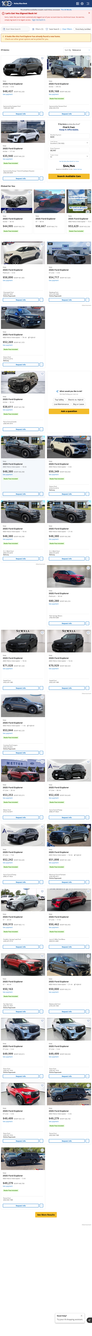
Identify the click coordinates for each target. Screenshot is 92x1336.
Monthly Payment (55, 135)
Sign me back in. (39, 20)
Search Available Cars (69, 176)
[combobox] (15, 29)
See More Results (46, 1214)
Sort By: (68, 50)
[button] (77, 4)
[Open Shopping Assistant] (89, 1320)
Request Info (21, 114)
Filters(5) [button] (39, 29)
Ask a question (69, 411)
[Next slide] (87, 212)
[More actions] (41, 114)
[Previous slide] (4, 212)
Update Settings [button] (77, 169)
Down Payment (55, 148)
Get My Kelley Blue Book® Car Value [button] (69, 161)
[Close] (81, 1315)
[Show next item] (40, 447)
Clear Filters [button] (67, 29)
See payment (8, 94)
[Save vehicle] (42, 58)
